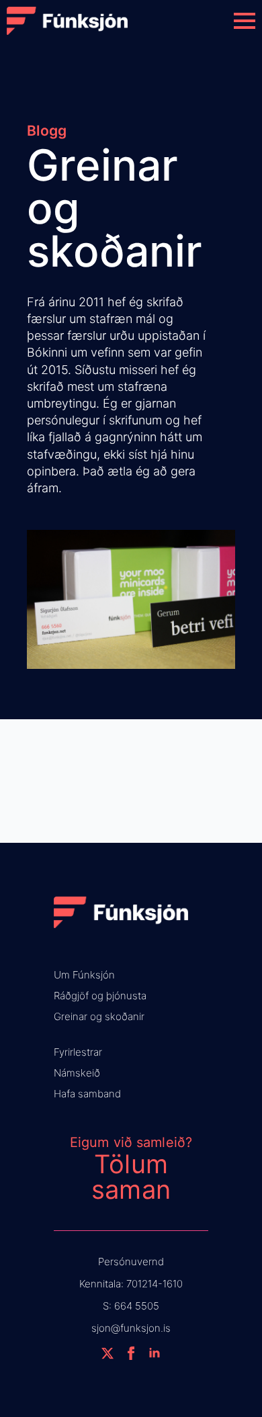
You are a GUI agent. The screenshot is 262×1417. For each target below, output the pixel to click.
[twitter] (107, 1353)
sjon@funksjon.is (131, 1328)
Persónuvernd (131, 1261)
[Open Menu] (244, 21)
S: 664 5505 (131, 1305)
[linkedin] (154, 1353)
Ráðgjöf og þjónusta (100, 995)
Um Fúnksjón (84, 974)
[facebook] (131, 1353)
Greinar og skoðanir (99, 1016)
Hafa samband (87, 1093)
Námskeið (77, 1072)
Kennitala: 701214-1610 (131, 1283)
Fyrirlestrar (78, 1052)
